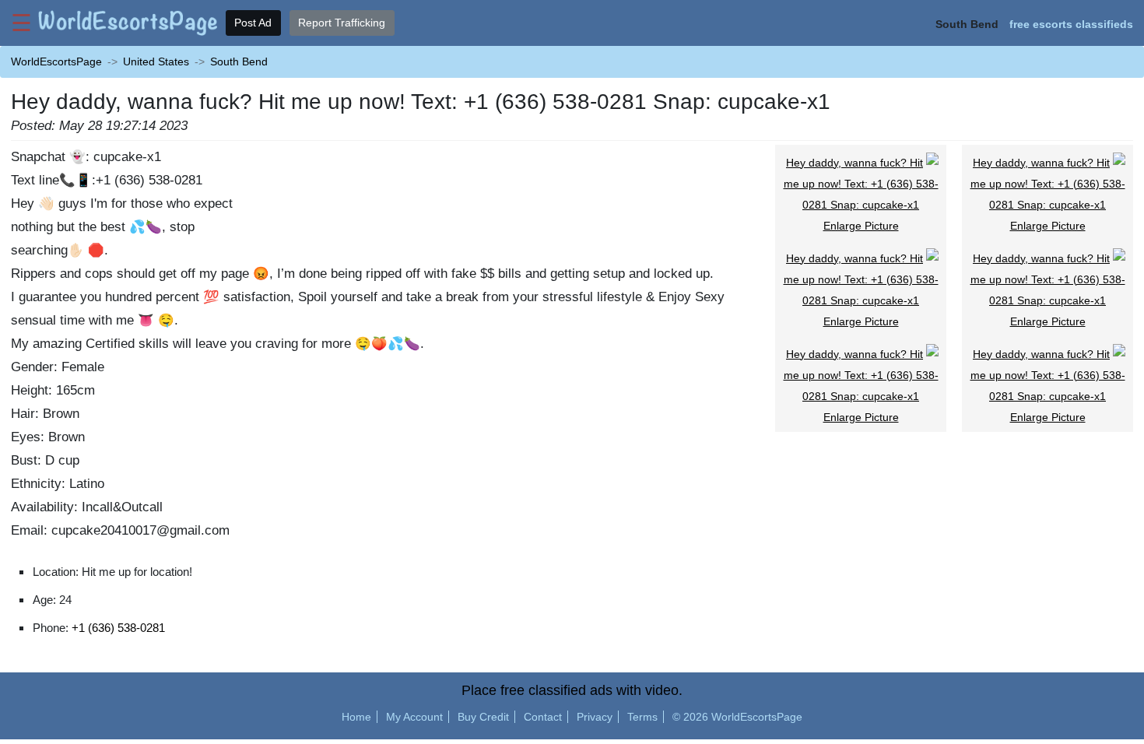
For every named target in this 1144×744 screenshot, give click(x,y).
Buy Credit (483, 717)
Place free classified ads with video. (572, 690)
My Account (414, 717)
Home (356, 717)
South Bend (239, 61)
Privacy (594, 717)
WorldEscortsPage (56, 61)
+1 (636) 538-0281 (118, 627)
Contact (543, 717)
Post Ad (253, 22)
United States (156, 61)
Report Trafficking (341, 22)
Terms (642, 717)
